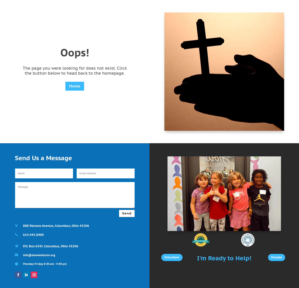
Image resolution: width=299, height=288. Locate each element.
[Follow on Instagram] (34, 275)
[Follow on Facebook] (18, 275)
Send (127, 213)
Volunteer (171, 257)
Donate (276, 257)
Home (74, 86)
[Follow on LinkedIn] (26, 275)
